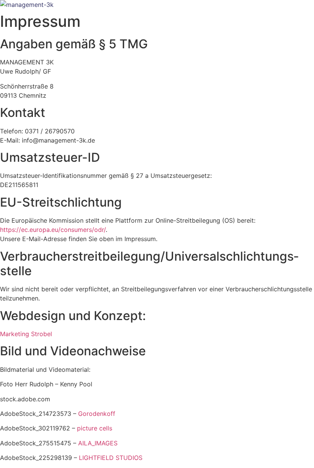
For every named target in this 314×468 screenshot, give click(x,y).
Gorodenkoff (96, 413)
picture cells (94, 428)
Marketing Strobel (26, 334)
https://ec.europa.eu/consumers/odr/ (53, 229)
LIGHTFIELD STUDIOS (110, 457)
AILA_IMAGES (98, 443)
